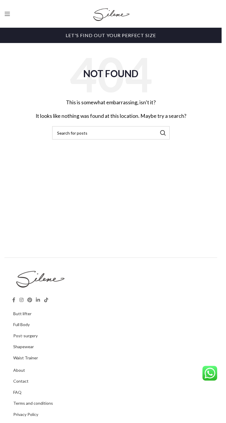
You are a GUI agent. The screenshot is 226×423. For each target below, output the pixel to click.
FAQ (17, 392)
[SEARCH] (163, 133)
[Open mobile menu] (7, 14)
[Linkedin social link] (38, 300)
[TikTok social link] (46, 300)
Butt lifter (22, 313)
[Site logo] (111, 13)
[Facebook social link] (13, 300)
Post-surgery (25, 335)
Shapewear (23, 346)
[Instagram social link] (21, 300)
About (19, 370)
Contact (21, 381)
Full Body (21, 324)
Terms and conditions (33, 403)
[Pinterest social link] (29, 300)
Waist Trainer (25, 357)
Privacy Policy (25, 414)
